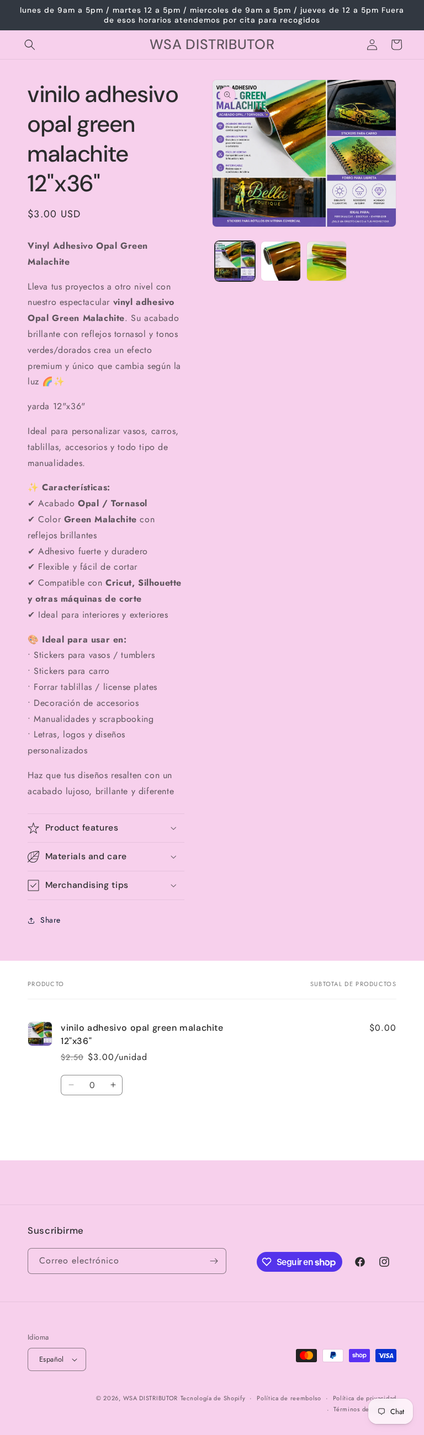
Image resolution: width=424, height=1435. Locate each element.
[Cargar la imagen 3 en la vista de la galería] (326, 261)
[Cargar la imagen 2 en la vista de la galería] (281, 261)
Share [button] (50, 919)
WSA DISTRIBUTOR (150, 1398)
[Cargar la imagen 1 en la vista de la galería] (235, 261)
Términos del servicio (364, 1409)
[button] (30, 45)
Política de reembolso (289, 1398)
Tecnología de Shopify (213, 1398)
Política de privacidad (364, 1398)
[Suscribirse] (214, 1261)
